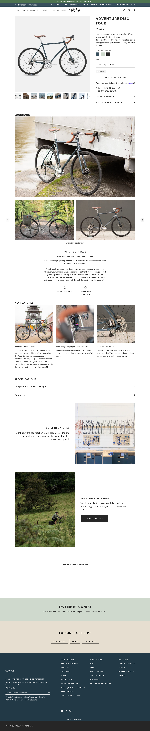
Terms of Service (26, 700)
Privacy (121, 667)
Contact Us (65, 671)
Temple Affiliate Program (100, 683)
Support (54, 4)
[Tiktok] (66, 711)
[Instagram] (70, 711)
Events (92, 667)
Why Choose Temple (69, 683)
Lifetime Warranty (105, 96)
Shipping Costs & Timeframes (73, 687)
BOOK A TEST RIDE (95, 518)
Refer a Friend (67, 691)
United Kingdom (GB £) (125, 4)
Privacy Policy (10, 700)
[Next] (142, 220)
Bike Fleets (94, 679)
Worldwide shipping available (27, 5)
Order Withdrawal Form (71, 695)
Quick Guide (91, 641)
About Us (65, 667)
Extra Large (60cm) (106, 64)
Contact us (59, 641)
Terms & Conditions (126, 663)
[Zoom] (19, 87)
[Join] (47, 692)
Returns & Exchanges (69, 663)
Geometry (20, 395)
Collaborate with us (98, 675)
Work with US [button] (97, 660)
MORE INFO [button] (123, 660)
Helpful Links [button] (67, 660)
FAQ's (75, 641)
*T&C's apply (9, 688)
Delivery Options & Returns (109, 102)
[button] (17, 10)
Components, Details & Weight (30, 386)
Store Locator (66, 679)
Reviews (121, 675)
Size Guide (101, 71)
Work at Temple (96, 671)
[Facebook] (62, 711)
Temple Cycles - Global (18, 726)
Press (92, 663)
